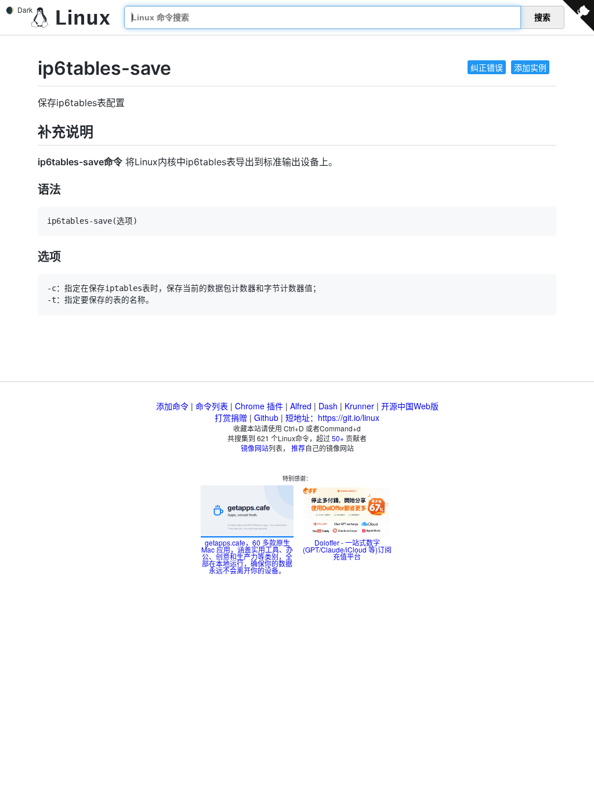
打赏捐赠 (231, 417)
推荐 (298, 448)
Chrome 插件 (259, 406)
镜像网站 (255, 448)
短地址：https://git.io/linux (332, 417)
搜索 (542, 17)
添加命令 (172, 406)
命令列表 (211, 406)
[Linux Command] (70, 17)
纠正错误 (486, 67)
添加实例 (530, 67)
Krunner (359, 406)
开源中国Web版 (410, 406)
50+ (338, 438)
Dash (328, 406)
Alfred (301, 406)
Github (266, 417)
